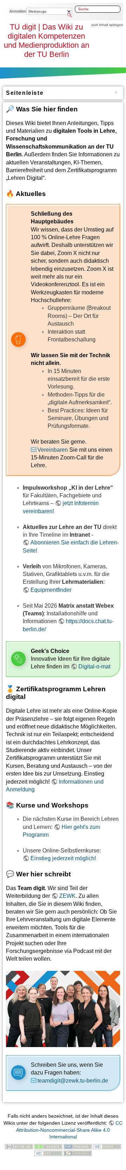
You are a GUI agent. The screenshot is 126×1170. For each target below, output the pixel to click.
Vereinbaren (52, 450)
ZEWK (67, 896)
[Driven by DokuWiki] (78, 1153)
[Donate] (48, 1146)
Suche (70, 15)
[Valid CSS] (48, 1153)
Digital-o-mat (94, 666)
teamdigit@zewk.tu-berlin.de (72, 1081)
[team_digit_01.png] (63, 1009)
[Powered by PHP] (78, 1146)
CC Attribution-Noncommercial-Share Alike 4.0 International (69, 1129)
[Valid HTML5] (107, 1146)
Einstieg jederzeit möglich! (63, 858)
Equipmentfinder (50, 590)
